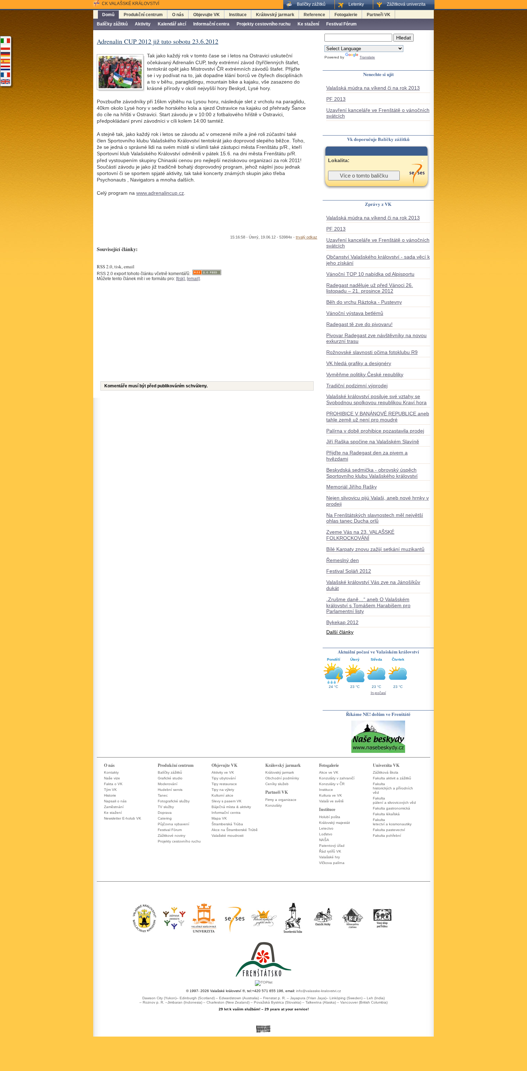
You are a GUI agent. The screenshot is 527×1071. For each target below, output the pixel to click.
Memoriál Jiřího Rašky (351, 487)
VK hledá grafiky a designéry (358, 363)
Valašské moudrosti (227, 836)
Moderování (167, 784)
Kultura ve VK (330, 795)
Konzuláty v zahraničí (337, 778)
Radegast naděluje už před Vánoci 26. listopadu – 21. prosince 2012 (369, 288)
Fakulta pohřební (387, 836)
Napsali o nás (115, 801)
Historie (110, 795)
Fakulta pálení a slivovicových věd (394, 800)
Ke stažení (308, 24)
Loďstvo (325, 834)
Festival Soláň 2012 (348, 571)
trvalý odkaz (306, 237)
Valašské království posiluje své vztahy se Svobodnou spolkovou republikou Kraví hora (376, 399)
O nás (178, 14)
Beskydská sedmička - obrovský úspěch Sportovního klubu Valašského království (372, 473)
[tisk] (180, 278)
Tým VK (110, 790)
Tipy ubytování (224, 778)
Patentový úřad (332, 846)
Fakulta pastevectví (389, 830)
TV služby (166, 807)
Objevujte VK (206, 14)
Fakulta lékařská (386, 814)
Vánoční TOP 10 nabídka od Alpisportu (370, 274)
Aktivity (143, 24)
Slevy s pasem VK (227, 801)
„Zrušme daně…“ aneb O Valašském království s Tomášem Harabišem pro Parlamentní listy (368, 605)
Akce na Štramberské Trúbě (235, 830)
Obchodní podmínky (282, 778)
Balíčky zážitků (112, 24)
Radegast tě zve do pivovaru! (359, 324)
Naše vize (112, 778)
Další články (339, 632)
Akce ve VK (328, 772)
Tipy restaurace (224, 784)
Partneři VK (378, 14)
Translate (367, 57)
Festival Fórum (341, 24)
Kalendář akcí (172, 24)
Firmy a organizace (280, 800)
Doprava (165, 813)
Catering (165, 818)
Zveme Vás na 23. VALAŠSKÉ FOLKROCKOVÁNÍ (360, 535)
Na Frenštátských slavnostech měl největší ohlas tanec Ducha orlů (374, 518)
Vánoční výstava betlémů (354, 313)
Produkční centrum (143, 14)
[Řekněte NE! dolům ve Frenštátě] (378, 752)
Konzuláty (273, 805)
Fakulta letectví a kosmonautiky (392, 822)
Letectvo (326, 828)
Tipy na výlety (223, 790)
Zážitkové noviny (171, 836)
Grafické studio (170, 778)
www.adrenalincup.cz (160, 193)
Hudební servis (170, 790)
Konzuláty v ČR (332, 784)
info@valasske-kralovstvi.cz (318, 991)
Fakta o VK (113, 784)
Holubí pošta (329, 817)
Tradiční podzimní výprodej (357, 385)
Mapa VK (219, 818)
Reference (314, 14)
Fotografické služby (174, 801)
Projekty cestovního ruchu (263, 24)
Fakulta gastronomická (391, 808)
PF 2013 (336, 99)
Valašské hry (329, 857)
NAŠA (324, 840)
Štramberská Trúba (227, 824)
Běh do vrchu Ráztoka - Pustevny (364, 302)
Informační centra (211, 24)
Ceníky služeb (277, 784)
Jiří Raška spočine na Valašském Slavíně (372, 441)
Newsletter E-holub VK (122, 818)
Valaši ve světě (331, 801)
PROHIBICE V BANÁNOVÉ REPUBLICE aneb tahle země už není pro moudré (377, 417)
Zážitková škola (385, 772)
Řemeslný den (342, 560)
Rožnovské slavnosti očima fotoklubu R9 (372, 352)
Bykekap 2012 (342, 622)
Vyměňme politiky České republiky (364, 374)
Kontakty (111, 772)
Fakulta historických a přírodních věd (393, 788)
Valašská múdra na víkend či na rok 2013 (373, 88)
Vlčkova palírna (332, 863)
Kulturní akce (222, 795)
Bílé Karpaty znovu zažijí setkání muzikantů (375, 549)
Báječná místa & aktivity (231, 807)
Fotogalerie (345, 14)
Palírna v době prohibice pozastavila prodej (375, 431)
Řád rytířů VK (330, 851)
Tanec (163, 795)
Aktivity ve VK (223, 772)
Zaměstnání (114, 807)
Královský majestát (334, 823)
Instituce (238, 14)
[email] (193, 278)
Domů (108, 14)
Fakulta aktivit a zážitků (392, 778)
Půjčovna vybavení (173, 824)
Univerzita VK (386, 765)
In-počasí (378, 693)
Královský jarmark (275, 14)
